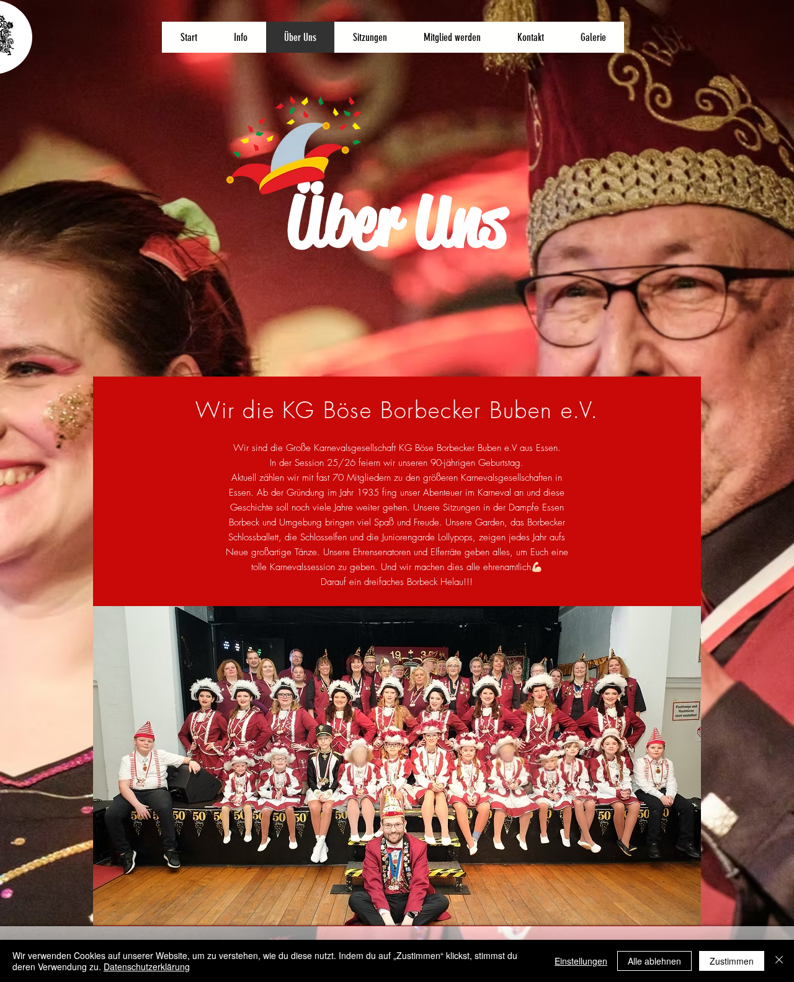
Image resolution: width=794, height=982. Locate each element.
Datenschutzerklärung (147, 966)
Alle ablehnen (654, 961)
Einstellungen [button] (581, 961)
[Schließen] (779, 961)
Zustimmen (732, 961)
